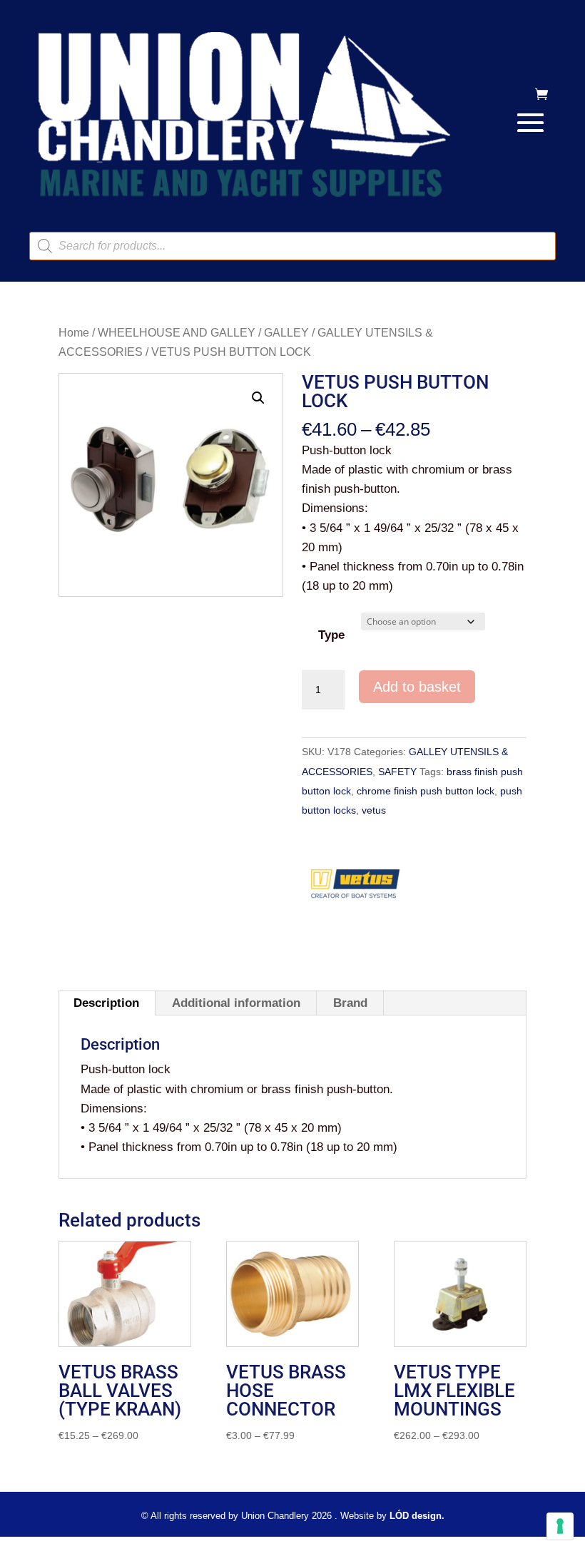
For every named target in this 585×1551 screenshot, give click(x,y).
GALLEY (286, 333)
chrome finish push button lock (425, 791)
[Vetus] (355, 888)
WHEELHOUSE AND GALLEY (176, 333)
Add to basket (417, 687)
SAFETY (397, 771)
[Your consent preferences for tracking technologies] (560, 1526)
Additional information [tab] (236, 1003)
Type (331, 635)
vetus (374, 810)
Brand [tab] (350, 1003)
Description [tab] (106, 1003)
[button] (258, 398)
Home (73, 333)
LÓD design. (417, 1515)
